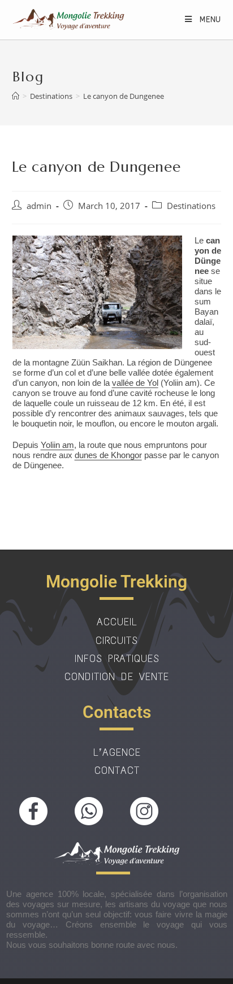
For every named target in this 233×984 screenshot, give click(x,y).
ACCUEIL (117, 622)
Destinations (191, 206)
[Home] (15, 96)
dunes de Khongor (108, 455)
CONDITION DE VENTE (116, 676)
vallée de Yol (135, 382)
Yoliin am (57, 445)
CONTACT (117, 770)
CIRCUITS (117, 640)
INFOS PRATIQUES (117, 658)
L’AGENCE (117, 752)
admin (39, 206)
